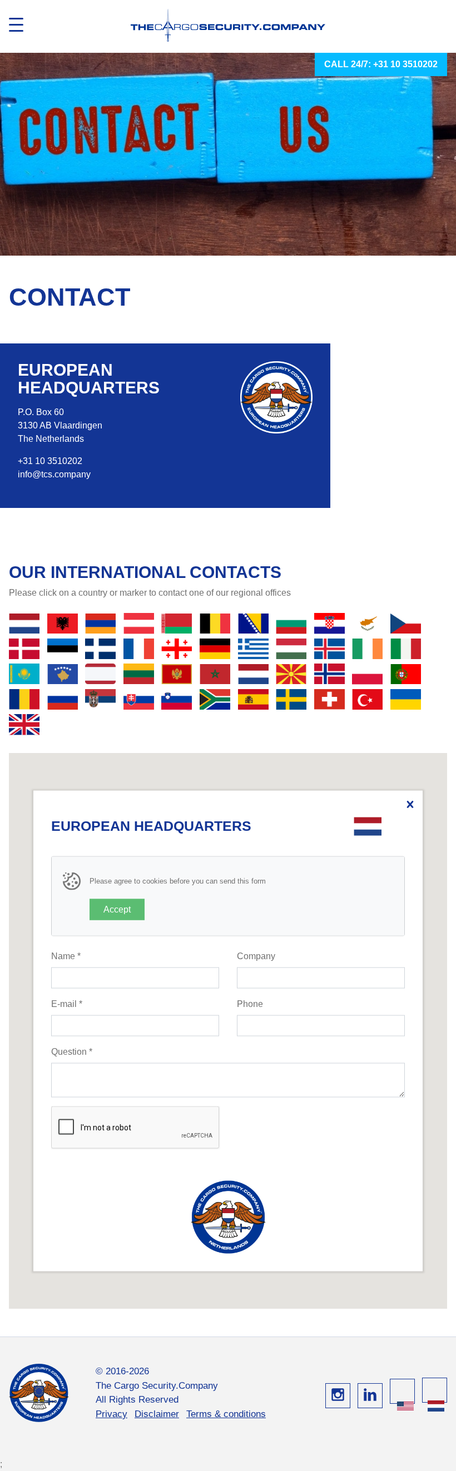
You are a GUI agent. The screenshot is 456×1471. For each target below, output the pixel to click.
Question (71, 1051)
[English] (405, 1406)
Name (66, 956)
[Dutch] (436, 1406)
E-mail (66, 1004)
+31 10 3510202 (50, 461)
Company (256, 956)
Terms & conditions (226, 1414)
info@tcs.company (54, 474)
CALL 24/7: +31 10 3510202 (381, 64)
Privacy (111, 1414)
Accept (117, 909)
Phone (250, 1004)
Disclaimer (157, 1414)
